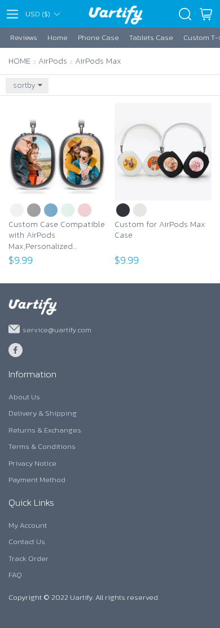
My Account (27, 525)
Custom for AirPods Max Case (160, 230)
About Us (24, 396)
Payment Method (36, 479)
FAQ (15, 574)
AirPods (52, 60)
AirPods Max (98, 60)
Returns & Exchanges (44, 430)
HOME (19, 60)
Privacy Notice (32, 463)
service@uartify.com (57, 329)
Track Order (28, 558)
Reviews (23, 37)
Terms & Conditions (42, 446)
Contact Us (26, 541)
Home (57, 37)
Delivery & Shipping (42, 413)
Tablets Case (151, 37)
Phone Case (98, 37)
